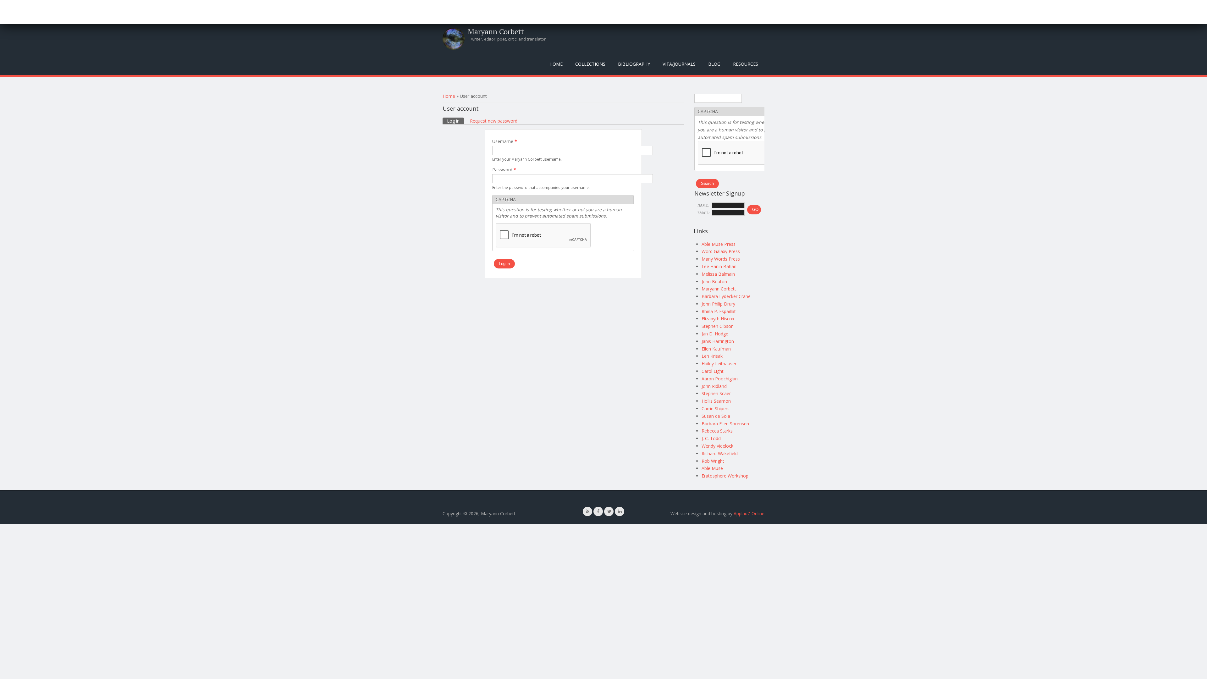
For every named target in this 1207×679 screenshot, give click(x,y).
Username (504, 141)
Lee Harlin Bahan (719, 266)
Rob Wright (713, 461)
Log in (455, 121)
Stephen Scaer (716, 393)
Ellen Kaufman (716, 349)
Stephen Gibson (718, 326)
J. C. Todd (711, 438)
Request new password (493, 121)
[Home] (454, 39)
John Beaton (714, 281)
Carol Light (713, 371)
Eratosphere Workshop (725, 476)
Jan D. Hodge (715, 334)
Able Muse (712, 468)
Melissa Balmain (718, 274)
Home (556, 64)
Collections (590, 64)
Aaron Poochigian (720, 379)
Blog (714, 64)
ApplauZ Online (749, 513)
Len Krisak (712, 356)
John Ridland (714, 386)
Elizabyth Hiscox (718, 319)
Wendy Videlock (717, 446)
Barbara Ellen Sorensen (725, 424)
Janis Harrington (718, 341)
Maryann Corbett (496, 31)
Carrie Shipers (716, 408)
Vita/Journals (679, 64)
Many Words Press (721, 259)
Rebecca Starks (717, 431)
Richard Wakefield (720, 453)
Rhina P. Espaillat (719, 311)
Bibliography (634, 64)
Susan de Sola (716, 416)
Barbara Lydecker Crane (726, 296)
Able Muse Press (719, 244)
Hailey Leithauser (719, 364)
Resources (745, 64)
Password (504, 170)
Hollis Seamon (716, 401)
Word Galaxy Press (721, 251)
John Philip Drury (718, 304)
